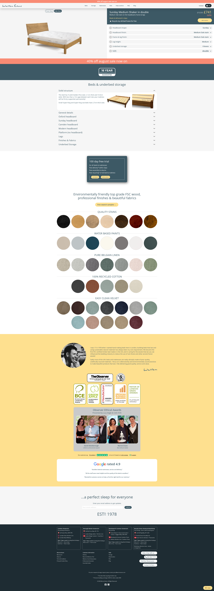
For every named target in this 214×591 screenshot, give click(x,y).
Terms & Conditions (61, 559)
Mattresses (102, 5)
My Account (59, 554)
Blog (134, 5)
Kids (111, 5)
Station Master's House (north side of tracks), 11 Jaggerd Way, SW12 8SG (119, 533)
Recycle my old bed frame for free (124, 21)
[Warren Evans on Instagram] (108, 584)
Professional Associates (88, 561)
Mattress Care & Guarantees (89, 559)
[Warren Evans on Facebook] (105, 584)
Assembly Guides (87, 563)
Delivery (85, 554)
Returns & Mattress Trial (88, 557)
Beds (86, 5)
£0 (209, 6)
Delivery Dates (105, 177)
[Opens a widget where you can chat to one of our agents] (207, 588)
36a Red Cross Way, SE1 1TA (92, 531)
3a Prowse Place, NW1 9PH (66, 533)
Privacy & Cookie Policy (62, 561)
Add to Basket (205, 20)
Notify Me (128, 507)
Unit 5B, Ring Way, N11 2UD (142, 533)
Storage (93, 5)
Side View (58, 11)
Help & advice (120, 5)
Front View (49, 11)
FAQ (128, 5)
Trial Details (95, 177)
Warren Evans (12, 5)
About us (59, 557)
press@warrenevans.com (119, 572)
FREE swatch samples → (106, 205)
